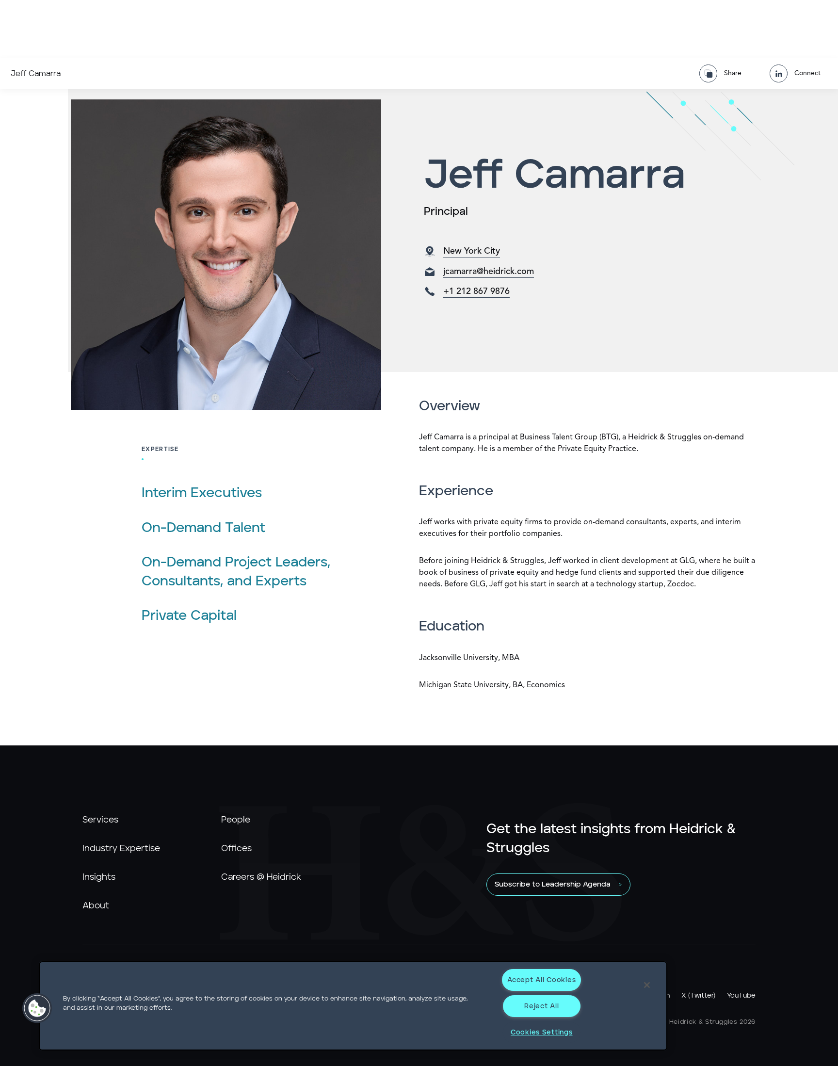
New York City (471, 251)
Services (100, 820)
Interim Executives (202, 493)
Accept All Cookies (541, 980)
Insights (98, 877)
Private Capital (189, 616)
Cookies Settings (542, 1032)
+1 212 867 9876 (476, 291)
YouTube (741, 995)
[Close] (647, 985)
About (95, 906)
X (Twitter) (698, 995)
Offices (236, 848)
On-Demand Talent (203, 528)
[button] (37, 1008)
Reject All (541, 1006)
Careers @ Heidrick (261, 877)
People (235, 820)
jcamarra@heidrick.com (488, 271)
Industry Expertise (121, 848)
